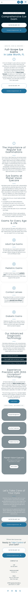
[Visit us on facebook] (7, 590)
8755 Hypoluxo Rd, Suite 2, (14, 583)
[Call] (21, 2)
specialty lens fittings (16, 300)
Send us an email (14, 570)
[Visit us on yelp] (20, 590)
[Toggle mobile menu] (25, 2)
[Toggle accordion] (3, 355)
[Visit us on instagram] (12, 590)
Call (14, 565)
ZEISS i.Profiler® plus (18, 383)
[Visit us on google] (16, 590)
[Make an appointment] (18, 2)
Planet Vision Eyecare (14, 457)
